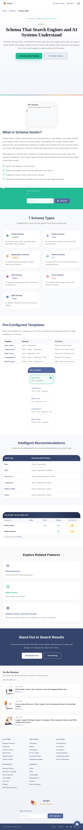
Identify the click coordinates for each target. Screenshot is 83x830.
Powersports (33, 750)
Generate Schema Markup (29, 56)
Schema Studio (9, 525)
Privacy (60, 826)
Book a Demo (59, 3)
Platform (13, 11)
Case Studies (7, 778)
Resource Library (8, 768)
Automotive (33, 743)
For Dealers (60, 746)
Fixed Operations (62, 753)
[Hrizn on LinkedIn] (67, 826)
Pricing (19, 537)
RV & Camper (34, 753)
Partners (32, 781)
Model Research (8, 756)
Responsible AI (34, 778)
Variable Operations (62, 756)
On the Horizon (8, 775)
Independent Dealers (36, 759)
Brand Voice (7, 753)
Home (5, 11)
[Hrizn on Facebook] (71, 826)
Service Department (62, 759)
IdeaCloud (6, 746)
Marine (31, 746)
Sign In (71, 3)
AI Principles (33, 775)
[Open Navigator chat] (77, 824)
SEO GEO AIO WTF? (10, 787)
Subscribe (63, 201)
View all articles (8, 680)
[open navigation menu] (78, 3)
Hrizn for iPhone (35, 784)
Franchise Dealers (35, 756)
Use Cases (6, 781)
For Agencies (60, 750)
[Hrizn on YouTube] (75, 826)
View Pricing (52, 656)
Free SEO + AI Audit (9, 771)
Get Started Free (32, 656)
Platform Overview (9, 743)
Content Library (8, 750)
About (31, 768)
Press (31, 771)
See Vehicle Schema (55, 56)
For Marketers (61, 743)
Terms (54, 826)
